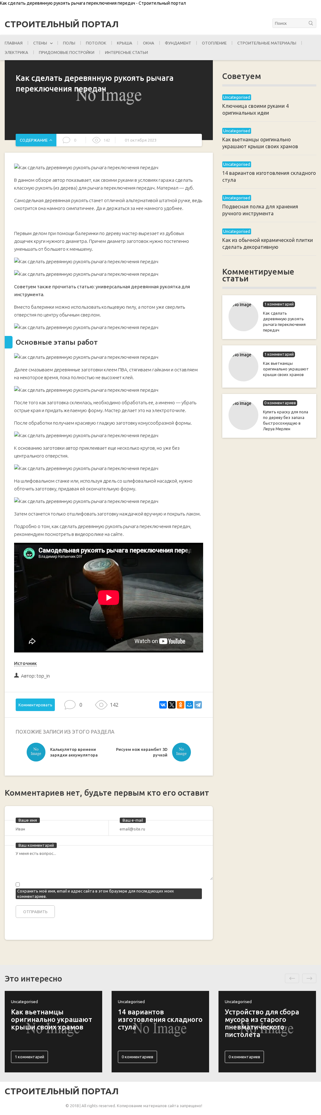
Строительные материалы (266, 43)
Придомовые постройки (66, 52)
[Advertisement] (269, 544)
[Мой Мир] (189, 705)
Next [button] (309, 978)
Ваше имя (27, 820)
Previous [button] (292, 978)
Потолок (96, 43)
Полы (69, 43)
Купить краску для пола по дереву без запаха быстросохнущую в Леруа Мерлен (285, 420)
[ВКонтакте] (163, 705)
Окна (148, 43)
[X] (172, 705)
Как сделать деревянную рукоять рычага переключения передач (284, 321)
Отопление (214, 43)
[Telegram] (198, 705)
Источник (25, 663)
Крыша (124, 43)
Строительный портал (61, 24)
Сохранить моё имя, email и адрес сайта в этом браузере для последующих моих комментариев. (95, 893)
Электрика (16, 52)
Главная (14, 43)
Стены (40, 43)
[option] (68, 754)
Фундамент (178, 43)
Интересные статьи (126, 52)
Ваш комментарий (36, 845)
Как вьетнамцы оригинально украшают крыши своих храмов (286, 369)
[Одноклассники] (180, 705)
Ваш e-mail (133, 820)
